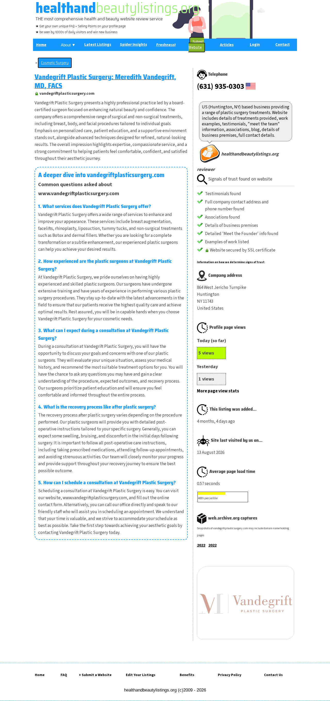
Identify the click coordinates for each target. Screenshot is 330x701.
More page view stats (218, 391)
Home (40, 675)
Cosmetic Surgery (55, 63)
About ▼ (68, 45)
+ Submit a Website (95, 675)
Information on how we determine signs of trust (231, 262)
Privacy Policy (229, 675)
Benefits (187, 675)
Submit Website (196, 44)
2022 (201, 545)
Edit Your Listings (140, 675)
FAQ (64, 675)
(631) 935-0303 (220, 86)
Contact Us (273, 675)
